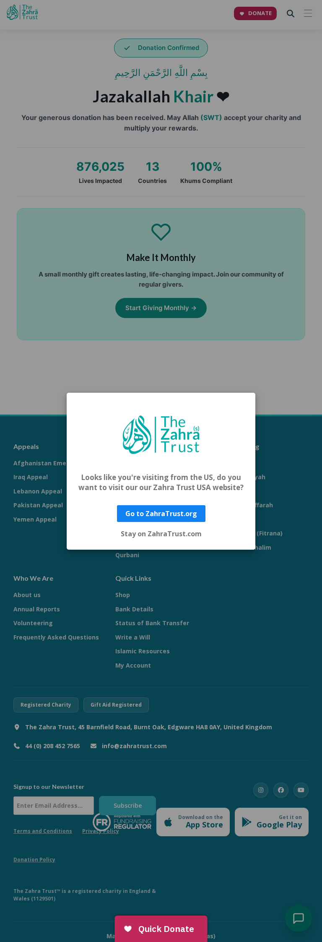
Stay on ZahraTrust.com (161, 533)
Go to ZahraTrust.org (161, 513)
